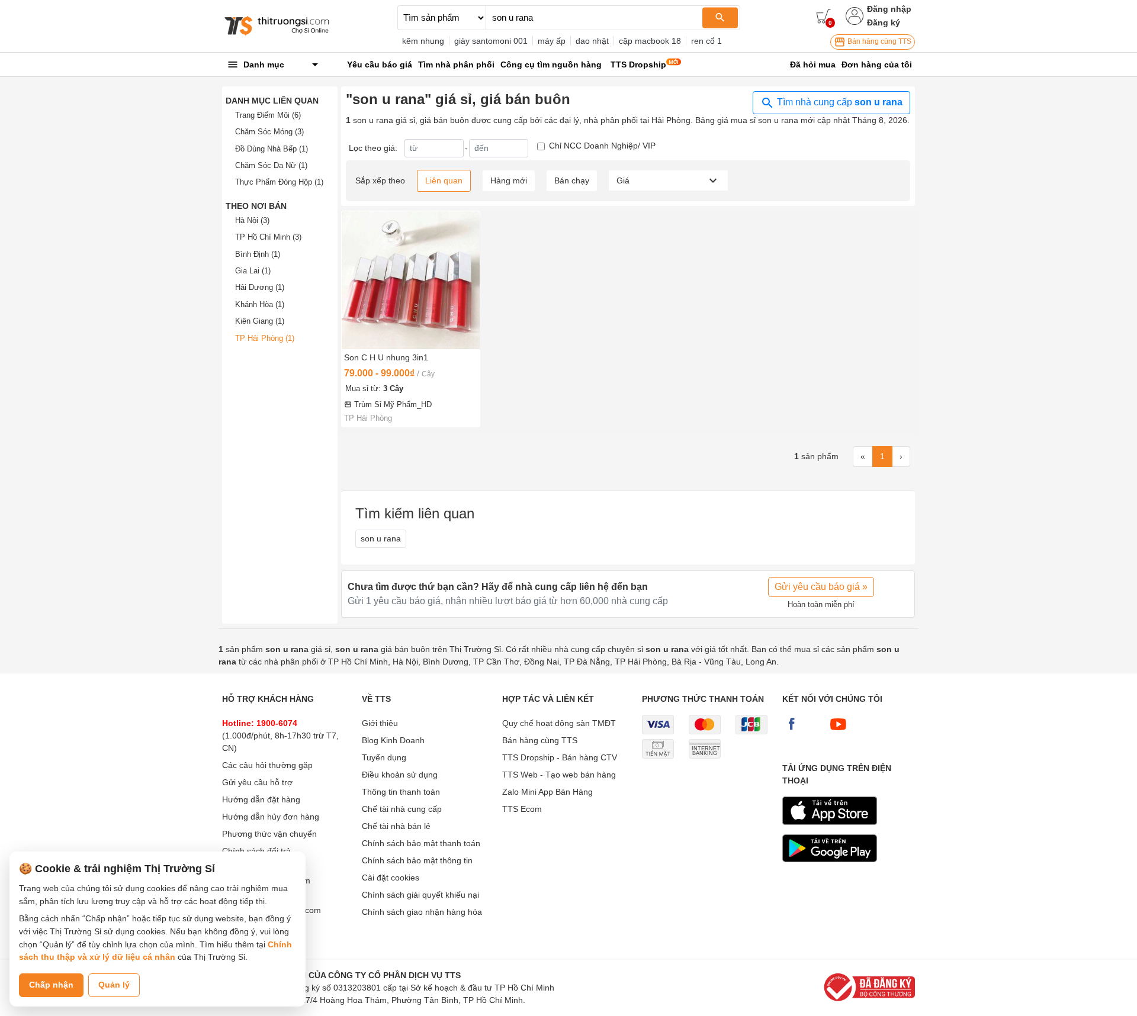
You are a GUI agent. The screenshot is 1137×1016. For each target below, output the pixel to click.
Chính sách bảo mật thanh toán (421, 843)
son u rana (381, 538)
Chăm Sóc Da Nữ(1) (271, 165)
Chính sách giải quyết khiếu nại (420, 894)
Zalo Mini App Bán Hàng (547, 791)
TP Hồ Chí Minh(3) (268, 237)
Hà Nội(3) (252, 220)
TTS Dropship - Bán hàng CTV (559, 757)
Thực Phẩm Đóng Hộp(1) (279, 182)
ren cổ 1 (706, 41)
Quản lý (114, 984)
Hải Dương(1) (259, 287)
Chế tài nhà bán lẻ (396, 826)
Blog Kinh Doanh (393, 740)
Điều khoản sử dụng (400, 774)
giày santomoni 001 (491, 41)
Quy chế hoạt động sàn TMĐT (559, 723)
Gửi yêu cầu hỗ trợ (257, 782)
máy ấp (552, 41)
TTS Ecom (522, 809)
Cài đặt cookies (390, 877)
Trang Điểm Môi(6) (268, 115)
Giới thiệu (380, 723)
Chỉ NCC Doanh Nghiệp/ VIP (602, 145)
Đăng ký (883, 22)
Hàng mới (508, 180)
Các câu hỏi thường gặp (267, 765)
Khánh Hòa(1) (259, 304)
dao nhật (592, 41)
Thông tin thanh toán (401, 791)
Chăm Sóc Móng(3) (269, 131)
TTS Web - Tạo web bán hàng (559, 774)
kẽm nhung (423, 41)
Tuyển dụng (384, 757)
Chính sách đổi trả (256, 851)
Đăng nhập (889, 9)
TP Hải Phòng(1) (264, 338)
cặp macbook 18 (650, 41)
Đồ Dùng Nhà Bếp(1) (271, 148)
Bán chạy (571, 180)
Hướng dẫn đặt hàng (261, 799)
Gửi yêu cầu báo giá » (821, 587)
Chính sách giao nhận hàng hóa (422, 912)
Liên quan (443, 180)
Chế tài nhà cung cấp (402, 809)
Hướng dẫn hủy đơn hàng (270, 816)
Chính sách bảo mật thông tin (417, 860)
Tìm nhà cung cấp (838, 102)
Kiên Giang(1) (259, 321)
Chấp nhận (51, 984)
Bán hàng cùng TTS (878, 41)
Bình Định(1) (257, 254)
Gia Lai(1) (253, 270)
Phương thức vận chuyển (269, 833)
